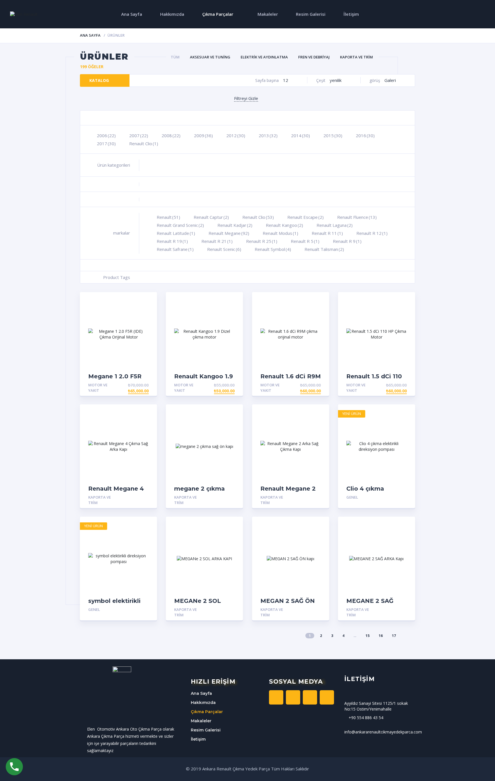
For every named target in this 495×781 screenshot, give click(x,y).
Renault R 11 (327, 233)
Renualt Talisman (324, 249)
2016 (365, 135)
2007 (138, 135)
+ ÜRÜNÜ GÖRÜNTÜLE (127, 497)
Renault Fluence (357, 217)
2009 (203, 135)
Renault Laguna (335, 225)
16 (381, 635)
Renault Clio (143, 143)
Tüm (175, 57)
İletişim (351, 14)
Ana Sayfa (131, 14)
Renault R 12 (372, 233)
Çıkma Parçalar (217, 14)
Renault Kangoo (284, 225)
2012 (235, 135)
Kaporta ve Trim (356, 57)
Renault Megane (229, 233)
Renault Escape (305, 217)
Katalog (99, 80)
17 (394, 635)
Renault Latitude (176, 233)
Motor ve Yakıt (97, 387)
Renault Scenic (224, 249)
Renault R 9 (347, 241)
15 (368, 635)
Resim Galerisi (310, 14)
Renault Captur (211, 217)
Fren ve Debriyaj (314, 57)
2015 (332, 135)
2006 (106, 135)
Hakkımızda (172, 14)
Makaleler (268, 14)
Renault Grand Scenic (180, 225)
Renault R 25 (261, 241)
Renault (168, 217)
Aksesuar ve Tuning (210, 57)
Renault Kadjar (234, 225)
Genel (352, 497)
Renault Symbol (273, 249)
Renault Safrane (175, 249)
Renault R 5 (305, 241)
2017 (106, 143)
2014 (300, 135)
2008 (171, 135)
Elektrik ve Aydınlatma (264, 57)
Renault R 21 (217, 241)
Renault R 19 (172, 241)
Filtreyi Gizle (246, 98)
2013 (268, 135)
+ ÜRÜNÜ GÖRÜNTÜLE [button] (127, 385)
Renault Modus (280, 233)
